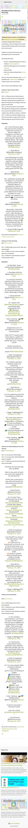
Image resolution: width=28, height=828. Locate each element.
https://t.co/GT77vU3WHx (14, 514)
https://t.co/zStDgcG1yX (14, 506)
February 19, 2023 (14, 494)
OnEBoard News (7, 2)
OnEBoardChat (5, 730)
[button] (2, 17)
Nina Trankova (8, 243)
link (5, 96)
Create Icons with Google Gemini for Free (10, 787)
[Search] (26, 2)
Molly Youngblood (13, 64)
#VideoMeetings (14, 314)
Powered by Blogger (15, 823)
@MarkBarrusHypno (11, 304)
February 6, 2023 (14, 231)
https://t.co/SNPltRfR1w (14, 521)
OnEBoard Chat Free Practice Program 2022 (10, 809)
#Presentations (14, 691)
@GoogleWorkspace (14, 419)
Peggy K (6, 68)
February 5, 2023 (14, 154)
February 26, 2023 (14, 638)
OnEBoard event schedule (11, 39)
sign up (24, 77)
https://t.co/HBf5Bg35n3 (14, 561)
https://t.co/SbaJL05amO (14, 315)
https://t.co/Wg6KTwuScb (16, 585)
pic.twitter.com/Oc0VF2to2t (14, 713)
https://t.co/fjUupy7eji (14, 510)
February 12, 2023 (14, 358)
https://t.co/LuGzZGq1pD (14, 517)
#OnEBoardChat (14, 79)
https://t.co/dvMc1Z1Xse (14, 503)
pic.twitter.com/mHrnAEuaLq (14, 525)
